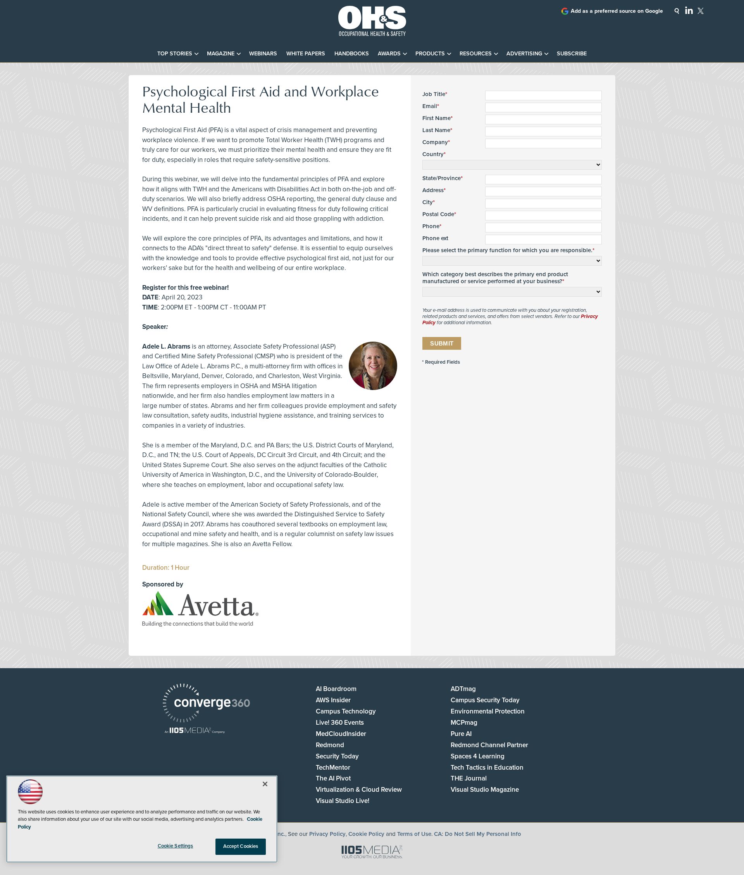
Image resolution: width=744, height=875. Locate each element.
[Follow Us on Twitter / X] (701, 11)
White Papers (305, 53)
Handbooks (351, 53)
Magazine (220, 53)
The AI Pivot (333, 778)
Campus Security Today (485, 700)
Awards (389, 53)
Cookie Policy (366, 833)
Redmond (330, 745)
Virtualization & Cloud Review (359, 790)
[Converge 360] (206, 704)
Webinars (263, 53)
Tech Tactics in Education (487, 767)
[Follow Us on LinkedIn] (689, 10)
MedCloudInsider (341, 734)
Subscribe (572, 53)
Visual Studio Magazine (485, 790)
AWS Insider (333, 700)
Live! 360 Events (340, 723)
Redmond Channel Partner (489, 745)
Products (430, 53)
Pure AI (461, 734)
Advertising (524, 53)
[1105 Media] (195, 731)
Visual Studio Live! (342, 801)
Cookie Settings (175, 846)
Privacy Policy (327, 833)
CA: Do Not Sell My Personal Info (477, 833)
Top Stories (174, 53)
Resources (476, 53)
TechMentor (333, 767)
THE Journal (469, 778)
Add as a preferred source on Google (617, 11)
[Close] (265, 783)
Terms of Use (414, 833)
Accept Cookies (240, 846)
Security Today (337, 756)
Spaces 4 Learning (478, 756)
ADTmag (463, 689)
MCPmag (464, 723)
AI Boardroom (336, 689)
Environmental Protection (488, 711)
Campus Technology (346, 711)
